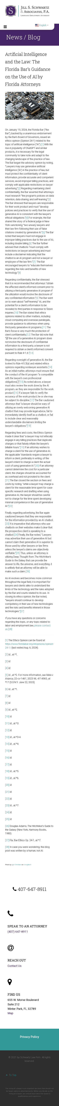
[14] (50, 367)
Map (10, 1013)
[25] (18, 553)
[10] (16, 312)
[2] (19, 188)
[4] (27, 217)
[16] (16, 392)
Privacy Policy (29, 1037)
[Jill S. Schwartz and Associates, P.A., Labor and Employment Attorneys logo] (27, 10)
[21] (7, 480)
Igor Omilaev (16, 865)
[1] (42, 144)
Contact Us (14, 966)
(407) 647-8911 (18, 931)
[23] (7, 523)
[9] (37, 298)
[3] (49, 199)
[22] (11, 506)
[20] (37, 465)
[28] (10, 629)
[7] (34, 261)
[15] (21, 381)
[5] (43, 232)
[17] (32, 400)
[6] (30, 243)
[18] (29, 425)
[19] (22, 447)
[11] (44, 327)
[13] (31, 353)
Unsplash (27, 865)
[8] (19, 272)
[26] (28, 571)
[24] (16, 534)
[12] (28, 334)
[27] (22, 611)
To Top (12, 1075)
